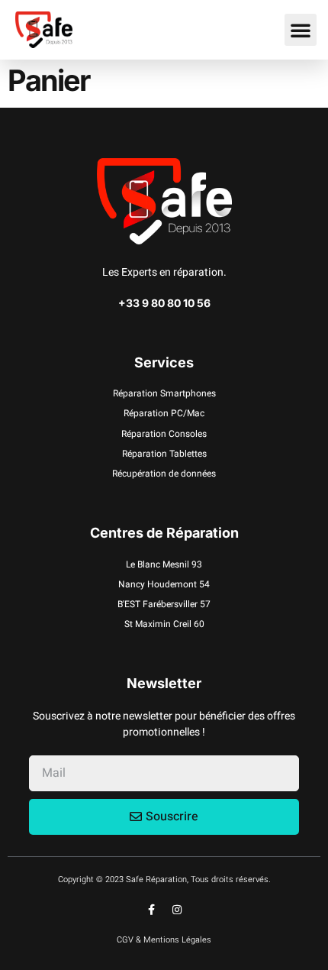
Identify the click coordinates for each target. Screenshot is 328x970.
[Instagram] (177, 909)
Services (164, 362)
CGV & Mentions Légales (164, 939)
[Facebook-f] (151, 909)
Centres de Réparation (164, 533)
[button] (301, 30)
